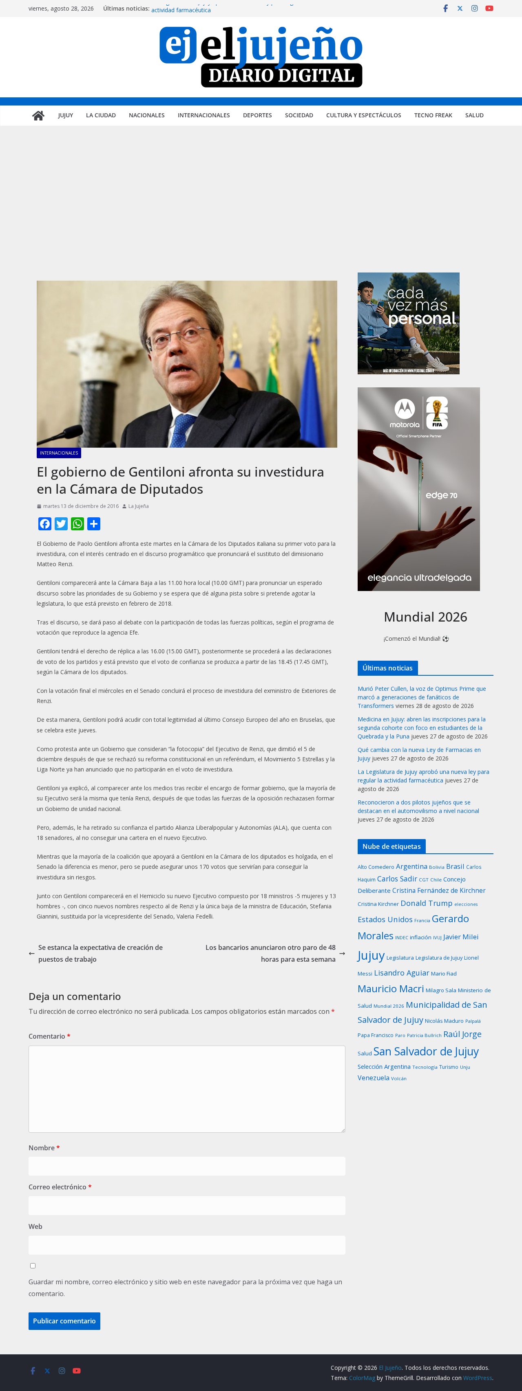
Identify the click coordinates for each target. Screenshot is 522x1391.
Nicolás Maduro (444, 1020)
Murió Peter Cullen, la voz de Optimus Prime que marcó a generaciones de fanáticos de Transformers (422, 697)
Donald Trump (426, 903)
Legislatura (400, 957)
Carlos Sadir (397, 878)
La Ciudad (101, 115)
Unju (465, 1067)
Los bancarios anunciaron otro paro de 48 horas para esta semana (271, 953)
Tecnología (425, 1067)
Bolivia (437, 867)
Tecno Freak (433, 115)
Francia (422, 920)
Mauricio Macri (391, 988)
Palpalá (473, 1021)
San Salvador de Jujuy (426, 1051)
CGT (424, 880)
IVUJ (437, 937)
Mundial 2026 (389, 1006)
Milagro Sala (441, 990)
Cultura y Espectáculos (363, 115)
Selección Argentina (384, 1066)
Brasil (455, 866)
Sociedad (299, 115)
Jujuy (65, 115)
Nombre (44, 1147)
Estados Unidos (385, 919)
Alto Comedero (376, 867)
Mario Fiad (444, 973)
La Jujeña (138, 506)
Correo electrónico (60, 1186)
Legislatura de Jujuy (439, 957)
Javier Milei (461, 936)
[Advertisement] (261, 211)
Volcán (399, 1078)
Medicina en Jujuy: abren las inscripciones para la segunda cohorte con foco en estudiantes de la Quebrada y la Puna (422, 727)
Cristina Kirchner (378, 904)
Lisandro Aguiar (401, 973)
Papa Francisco (376, 1035)
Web (35, 1226)
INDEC (401, 937)
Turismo (448, 1067)
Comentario (50, 1036)
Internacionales (204, 115)
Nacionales (147, 115)
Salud (474, 115)
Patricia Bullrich (424, 1035)
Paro (400, 1035)
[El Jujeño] (38, 115)
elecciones (466, 904)
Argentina (411, 866)
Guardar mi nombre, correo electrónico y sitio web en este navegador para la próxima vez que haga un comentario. (185, 1287)
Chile (436, 880)
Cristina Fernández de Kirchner (439, 890)
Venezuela (373, 1077)
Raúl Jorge (462, 1033)
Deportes (257, 115)
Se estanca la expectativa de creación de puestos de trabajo (100, 953)
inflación (420, 937)
